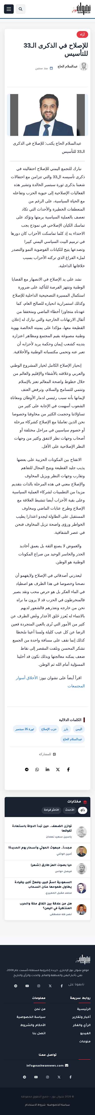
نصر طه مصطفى (61, 914)
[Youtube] (27, 986)
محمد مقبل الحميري (59, 893)
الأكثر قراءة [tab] (51, 810)
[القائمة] (9, 9)
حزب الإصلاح (49, 729)
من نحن (40, 1009)
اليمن (79, 729)
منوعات (85, 1041)
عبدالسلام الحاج (68, 66)
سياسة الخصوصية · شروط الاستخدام (47, 1105)
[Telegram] (27, 768)
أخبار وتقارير (81, 1017)
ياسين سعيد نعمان (59, 837)
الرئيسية (84, 1009)
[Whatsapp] (37, 768)
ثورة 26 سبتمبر (24, 729)
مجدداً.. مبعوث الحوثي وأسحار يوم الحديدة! (40, 848)
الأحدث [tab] (69, 810)
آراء (82, 34)
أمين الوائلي (64, 854)
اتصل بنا (39, 1033)
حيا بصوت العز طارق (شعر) (51, 865)
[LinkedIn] (47, 768)
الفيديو (85, 1033)
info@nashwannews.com (45, 1066)
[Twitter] (58, 768)
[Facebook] (68, 768)
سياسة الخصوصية (31, 1017)
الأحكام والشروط (33, 1025)
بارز (66, 729)
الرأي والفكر (82, 1025)
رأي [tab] (82, 810)
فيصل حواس (63, 871)
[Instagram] (38, 986)
